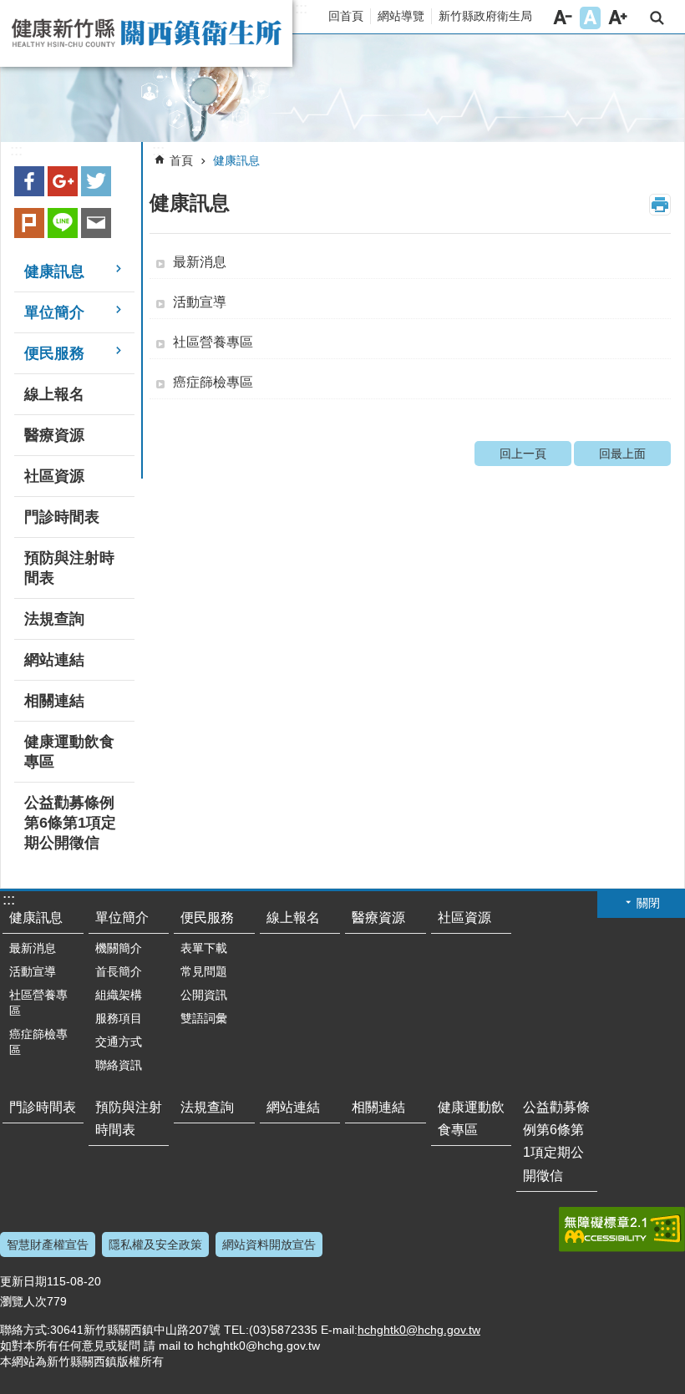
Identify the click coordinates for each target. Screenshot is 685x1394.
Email (96, 223)
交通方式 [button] (118, 1041)
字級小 (562, 18)
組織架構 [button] (118, 994)
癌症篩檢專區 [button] (213, 382)
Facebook (29, 181)
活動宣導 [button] (199, 302)
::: (301, 8)
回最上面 (622, 453)
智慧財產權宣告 (48, 1244)
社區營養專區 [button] (213, 342)
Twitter (96, 181)
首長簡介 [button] (118, 971)
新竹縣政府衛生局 (485, 16)
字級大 (617, 18)
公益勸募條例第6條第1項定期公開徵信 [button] (70, 822)
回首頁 (345, 16)
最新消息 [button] (199, 262)
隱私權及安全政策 (155, 1244)
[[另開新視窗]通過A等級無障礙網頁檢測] (622, 1229)
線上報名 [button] (54, 394)
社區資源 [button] (54, 476)
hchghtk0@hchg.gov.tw (419, 1329)
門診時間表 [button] (61, 517)
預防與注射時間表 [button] (69, 568)
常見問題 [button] (203, 971)
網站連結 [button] (54, 659)
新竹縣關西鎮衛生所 (146, 33)
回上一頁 (523, 453)
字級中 (590, 18)
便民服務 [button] (54, 353)
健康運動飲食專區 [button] (69, 751)
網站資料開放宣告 (269, 1244)
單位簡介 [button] (54, 312)
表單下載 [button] (203, 948)
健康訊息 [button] (54, 271)
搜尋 (657, 18)
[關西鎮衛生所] (342, 88)
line (63, 223)
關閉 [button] (648, 903)
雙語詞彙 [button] (203, 1018)
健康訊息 (236, 160)
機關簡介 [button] (118, 948)
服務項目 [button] (118, 1018)
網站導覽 (401, 16)
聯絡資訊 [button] (118, 1065)
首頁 (181, 160)
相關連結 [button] (54, 700)
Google (63, 181)
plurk (29, 223)
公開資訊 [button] (203, 994)
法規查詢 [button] (54, 619)
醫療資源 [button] (54, 435)
